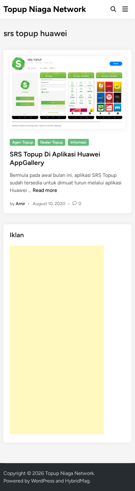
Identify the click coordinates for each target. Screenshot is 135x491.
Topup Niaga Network (44, 9)
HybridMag (77, 481)
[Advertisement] (57, 340)
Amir (20, 203)
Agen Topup (22, 142)
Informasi (78, 142)
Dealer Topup (51, 142)
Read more (45, 190)
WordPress (42, 481)
